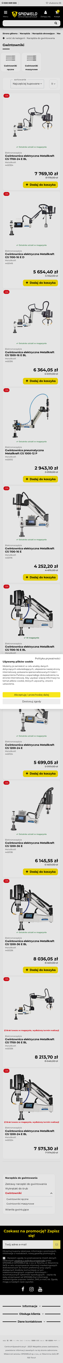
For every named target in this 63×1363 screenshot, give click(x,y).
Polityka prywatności (47, 658)
